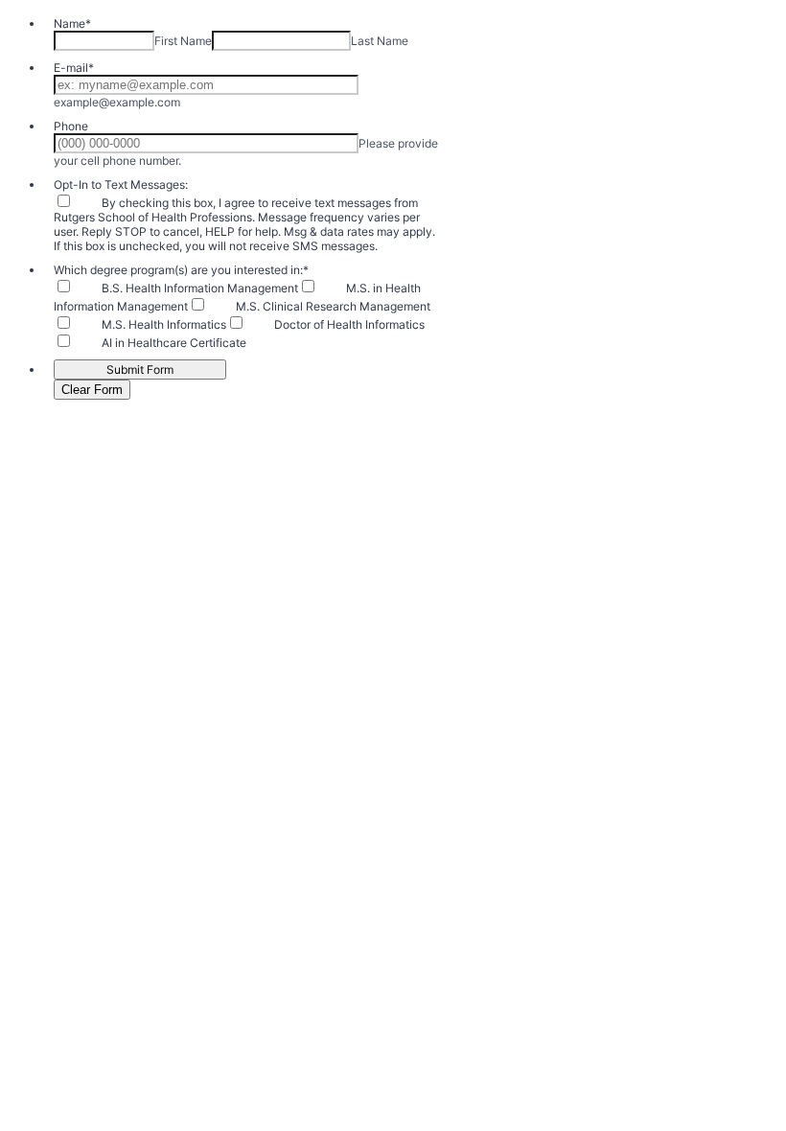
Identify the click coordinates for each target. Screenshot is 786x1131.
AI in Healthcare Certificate (174, 342)
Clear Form (92, 389)
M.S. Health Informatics (164, 324)
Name (72, 23)
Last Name (379, 41)
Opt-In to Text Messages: (121, 184)
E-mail (74, 67)
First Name (183, 41)
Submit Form (139, 369)
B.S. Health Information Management (200, 288)
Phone (71, 126)
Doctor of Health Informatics (349, 324)
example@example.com (117, 102)
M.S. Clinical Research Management (333, 306)
